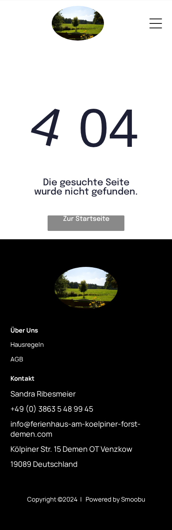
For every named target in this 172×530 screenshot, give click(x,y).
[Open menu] (155, 23)
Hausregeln (27, 344)
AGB (16, 359)
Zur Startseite (86, 219)
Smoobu (133, 499)
